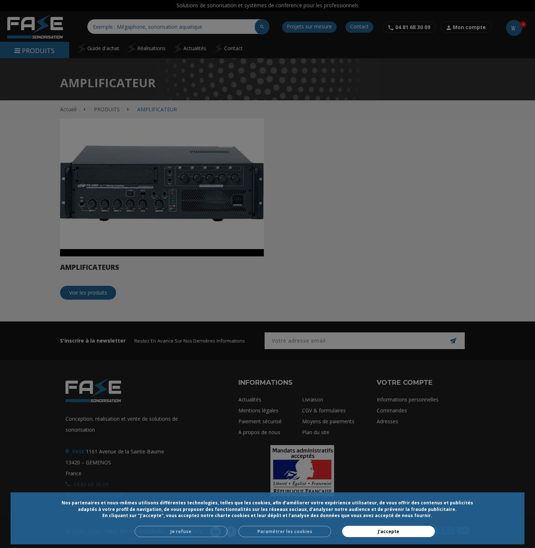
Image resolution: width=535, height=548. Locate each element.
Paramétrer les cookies (284, 531)
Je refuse (180, 531)
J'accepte (388, 531)
